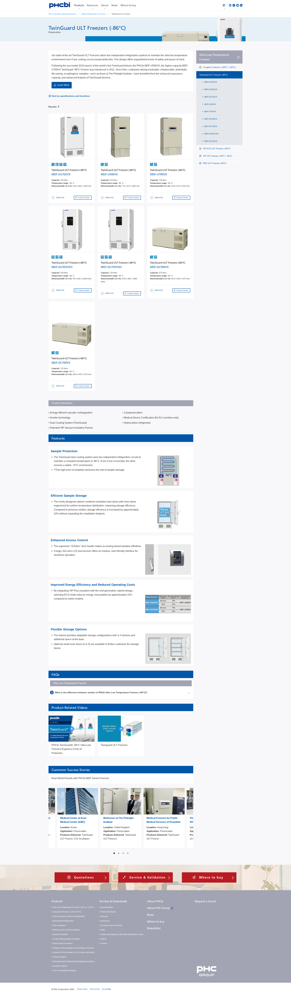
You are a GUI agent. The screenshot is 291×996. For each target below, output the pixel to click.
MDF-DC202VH (210, 141)
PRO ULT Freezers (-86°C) (214, 163)
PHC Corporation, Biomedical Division (62, 14)
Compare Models (84, 197)
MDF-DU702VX (210, 97)
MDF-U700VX (210, 112)
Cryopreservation (133, 412)
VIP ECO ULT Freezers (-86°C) (216, 149)
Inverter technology (60, 417)
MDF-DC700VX (210, 126)
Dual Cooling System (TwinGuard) (68, 422)
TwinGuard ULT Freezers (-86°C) (213, 75)
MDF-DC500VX (210, 119)
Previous (51, 819)
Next (190, 819)
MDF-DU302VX (210, 82)
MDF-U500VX (210, 104)
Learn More (63, 85)
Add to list (60, 198)
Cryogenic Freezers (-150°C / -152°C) (219, 67)
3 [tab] (123, 853)
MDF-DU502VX (210, 89)
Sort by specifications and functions (71, 96)
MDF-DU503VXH (211, 134)
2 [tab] (118, 853)
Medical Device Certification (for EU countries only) (151, 417)
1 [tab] (114, 853)
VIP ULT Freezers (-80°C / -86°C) (217, 156)
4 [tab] (127, 853)
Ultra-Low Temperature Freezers (214, 57)
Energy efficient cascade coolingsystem (71, 412)
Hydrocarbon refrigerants (137, 422)
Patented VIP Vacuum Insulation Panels (71, 427)
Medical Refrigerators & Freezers (94, 14)
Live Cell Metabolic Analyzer (64, 971)
